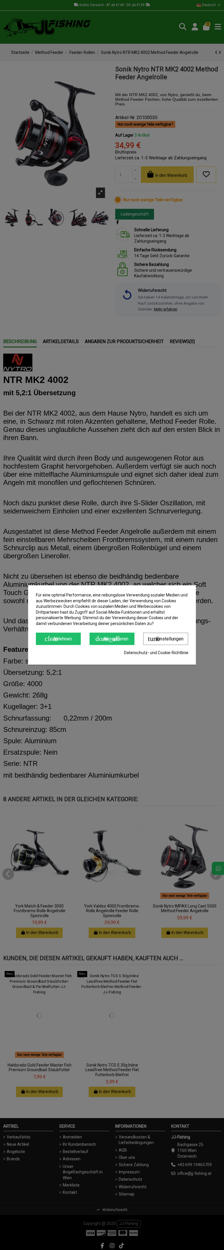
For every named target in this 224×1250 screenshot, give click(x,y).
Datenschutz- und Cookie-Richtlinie (156, 652)
